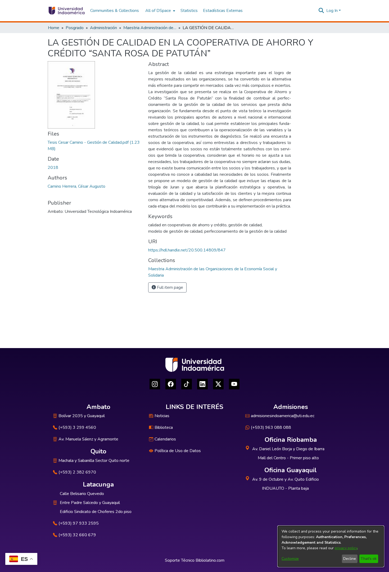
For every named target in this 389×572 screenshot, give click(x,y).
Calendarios (165, 439)
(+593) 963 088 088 (271, 427)
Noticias (162, 416)
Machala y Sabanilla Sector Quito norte (93, 460)
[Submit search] (321, 10)
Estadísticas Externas (223, 10)
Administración (103, 28)
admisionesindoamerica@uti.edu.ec (282, 416)
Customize (290, 558)
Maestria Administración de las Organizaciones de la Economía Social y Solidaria (149, 28)
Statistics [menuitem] (189, 10)
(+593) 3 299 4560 (77, 427)
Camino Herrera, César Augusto (76, 186)
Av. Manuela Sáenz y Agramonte (88, 439)
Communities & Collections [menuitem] (114, 10)
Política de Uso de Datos (178, 451)
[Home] (66, 10)
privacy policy (346, 548)
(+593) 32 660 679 (77, 535)
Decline (349, 558)
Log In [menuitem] (332, 10)
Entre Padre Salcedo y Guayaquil (90, 503)
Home (53, 28)
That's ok (369, 558)
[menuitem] (159, 10)
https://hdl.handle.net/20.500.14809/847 (187, 250)
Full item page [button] (169, 287)
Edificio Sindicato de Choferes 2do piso (96, 512)
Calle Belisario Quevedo (82, 494)
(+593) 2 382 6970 (77, 472)
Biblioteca (164, 427)
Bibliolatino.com (210, 560)
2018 (53, 167)
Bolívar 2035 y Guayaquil (81, 416)
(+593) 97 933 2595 (78, 523)
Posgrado (75, 28)
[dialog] (331, 546)
